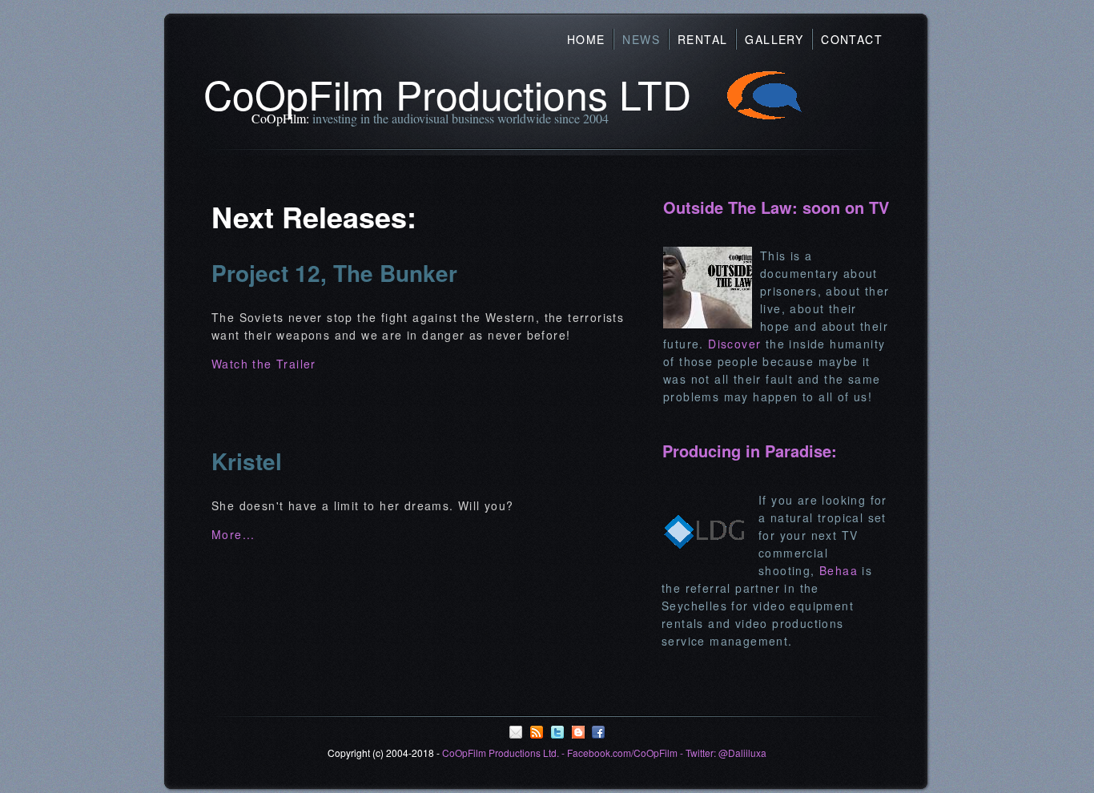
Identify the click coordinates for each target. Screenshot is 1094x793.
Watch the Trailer (263, 364)
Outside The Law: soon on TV (776, 207)
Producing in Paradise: (749, 450)
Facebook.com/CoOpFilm (622, 752)
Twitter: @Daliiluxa (726, 752)
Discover (734, 344)
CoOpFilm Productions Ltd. (500, 752)
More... (233, 534)
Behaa (838, 570)
